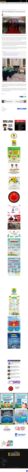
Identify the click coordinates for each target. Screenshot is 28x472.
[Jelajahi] (26, 1)
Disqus (21, 108)
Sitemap (4, 463)
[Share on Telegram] (23, 96)
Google (18, 108)
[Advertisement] (14, 282)
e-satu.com (10, 467)
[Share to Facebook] (20, 96)
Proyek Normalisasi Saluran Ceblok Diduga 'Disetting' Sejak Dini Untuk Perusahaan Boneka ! (15, 370)
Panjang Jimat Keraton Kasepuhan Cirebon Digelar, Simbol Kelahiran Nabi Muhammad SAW (15, 374)
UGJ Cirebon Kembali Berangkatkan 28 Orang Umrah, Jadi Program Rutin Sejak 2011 (15, 377)
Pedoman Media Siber (5, 461)
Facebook (25, 108)
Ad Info (3, 465)
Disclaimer (4, 459)
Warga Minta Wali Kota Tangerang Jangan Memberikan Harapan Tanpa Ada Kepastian (15, 363)
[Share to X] (22, 96)
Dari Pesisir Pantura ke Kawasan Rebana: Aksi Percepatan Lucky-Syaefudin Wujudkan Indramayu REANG (15, 367)
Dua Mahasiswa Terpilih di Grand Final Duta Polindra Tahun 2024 (10, 55)
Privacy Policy (4, 460)
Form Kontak (4, 464)
